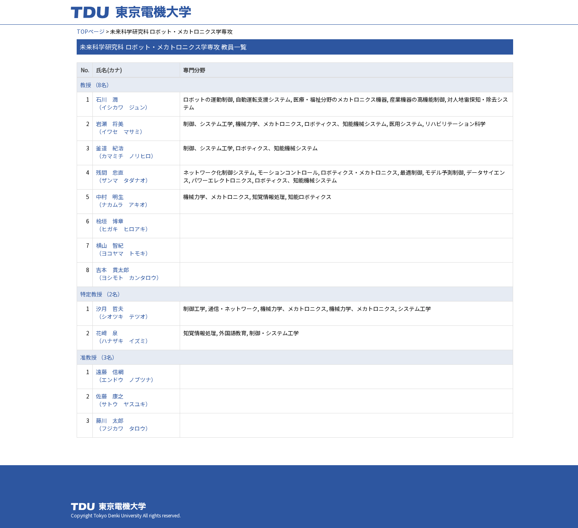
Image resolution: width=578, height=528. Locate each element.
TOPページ (91, 31)
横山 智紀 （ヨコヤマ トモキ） (123, 249)
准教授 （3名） (99, 357)
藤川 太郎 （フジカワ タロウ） (123, 424)
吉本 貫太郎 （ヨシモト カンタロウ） (129, 273)
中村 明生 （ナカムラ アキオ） (123, 200)
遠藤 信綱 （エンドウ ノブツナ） (126, 376)
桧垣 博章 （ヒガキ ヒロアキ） (123, 225)
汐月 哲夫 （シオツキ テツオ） (123, 312)
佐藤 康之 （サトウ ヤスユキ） (123, 400)
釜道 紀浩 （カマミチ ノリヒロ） (126, 152)
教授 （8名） (96, 85)
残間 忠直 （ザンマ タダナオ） (123, 176)
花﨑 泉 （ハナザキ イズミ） (123, 337)
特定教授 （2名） (101, 294)
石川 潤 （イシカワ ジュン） (123, 103)
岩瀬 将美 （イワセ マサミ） (120, 127)
